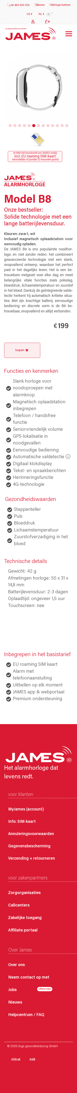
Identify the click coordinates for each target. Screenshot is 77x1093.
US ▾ (29, 14)
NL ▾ (41, 14)
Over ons (16, 965)
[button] (10, 125)
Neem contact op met (28, 977)
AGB (32, 1059)
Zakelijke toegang (25, 918)
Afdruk (15, 1059)
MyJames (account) (26, 809)
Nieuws (15, 1002)
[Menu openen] (65, 34)
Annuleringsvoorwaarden (31, 834)
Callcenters (19, 905)
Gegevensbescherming (29, 846)
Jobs (12, 990)
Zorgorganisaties (24, 893)
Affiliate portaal (23, 930)
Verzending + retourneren (31, 859)
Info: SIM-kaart (22, 822)
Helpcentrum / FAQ (26, 1015)
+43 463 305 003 (19, 5)
